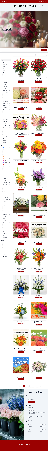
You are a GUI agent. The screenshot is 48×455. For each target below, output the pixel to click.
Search (44, 50)
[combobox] (41, 55)
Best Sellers (17, 9)
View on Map (32, 401)
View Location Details (41, 436)
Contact (44, 1)
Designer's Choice (25, 9)
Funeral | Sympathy (35, 9)
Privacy (37, 453)
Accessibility (41, 453)
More (44, 9)
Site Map (45, 453)
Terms (34, 453)
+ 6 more (33, 413)
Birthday (10, 9)
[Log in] (42, 5)
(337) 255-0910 (4, 1)
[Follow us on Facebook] (24, 447)
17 (37, 386)
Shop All (4, 9)
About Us (40, 1)
